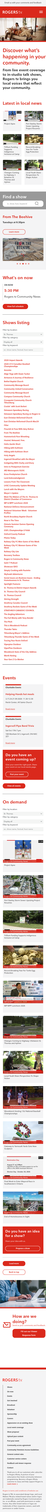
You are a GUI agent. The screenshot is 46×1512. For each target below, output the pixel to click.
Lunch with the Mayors (14, 489)
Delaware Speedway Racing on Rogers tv (22, 414)
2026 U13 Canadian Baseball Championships (17, 365)
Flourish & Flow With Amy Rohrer (19, 429)
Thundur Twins (10, 629)
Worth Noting (10, 656)
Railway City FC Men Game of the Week (21, 542)
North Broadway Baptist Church (18, 517)
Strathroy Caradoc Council (16, 603)
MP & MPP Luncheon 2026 (16, 503)
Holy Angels (9, 455)
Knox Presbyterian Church (15, 474)
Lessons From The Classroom (17, 482)
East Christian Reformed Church (18, 418)
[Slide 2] (23, 264)
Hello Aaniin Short (12, 444)
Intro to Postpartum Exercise (16, 467)
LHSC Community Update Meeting (19, 485)
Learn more (14, 232)
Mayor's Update (11, 493)
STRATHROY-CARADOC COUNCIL (19, 610)
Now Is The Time (11, 520)
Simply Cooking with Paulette (17, 570)
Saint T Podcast (10, 563)
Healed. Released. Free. (14, 440)
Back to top (14, 1272)
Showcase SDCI (11, 567)
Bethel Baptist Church (13, 381)
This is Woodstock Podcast (15, 625)
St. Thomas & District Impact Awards (20, 588)
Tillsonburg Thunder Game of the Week (21, 637)
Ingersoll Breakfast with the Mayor (19, 459)
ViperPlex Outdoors (13, 648)
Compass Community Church (17, 396)
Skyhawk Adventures (13, 574)
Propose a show (23, 1248)
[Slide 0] (17, 264)
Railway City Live (11, 551)
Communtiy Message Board (16, 393)
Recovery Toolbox (12, 555)
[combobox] (21, 204)
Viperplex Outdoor (12, 644)
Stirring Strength (11, 599)
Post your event (17, 774)
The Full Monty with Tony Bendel (18, 618)
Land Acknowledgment (14, 478)
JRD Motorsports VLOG (14, 470)
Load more (14, 1263)
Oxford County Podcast (14, 534)
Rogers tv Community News (22, 296)
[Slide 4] (28, 264)
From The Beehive (12, 433)
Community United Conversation (18, 389)
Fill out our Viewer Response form (29, 1333)
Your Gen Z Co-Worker (14, 659)
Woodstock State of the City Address (20, 652)
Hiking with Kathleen (13, 448)
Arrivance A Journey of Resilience (18, 378)
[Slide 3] (26, 264)
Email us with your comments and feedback (23, 3)
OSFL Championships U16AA (17, 530)
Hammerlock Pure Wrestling (16, 436)
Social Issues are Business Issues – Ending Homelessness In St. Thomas (22, 579)
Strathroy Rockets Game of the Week (20, 607)
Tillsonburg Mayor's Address (16, 633)
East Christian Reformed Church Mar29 (21, 421)
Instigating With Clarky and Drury (19, 463)
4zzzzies (7, 370)
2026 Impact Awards (13, 360)
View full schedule (15, 306)
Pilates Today (10, 538)
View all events (14, 786)
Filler (6, 425)
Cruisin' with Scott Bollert (15, 406)
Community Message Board (16, 385)
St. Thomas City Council (14, 591)
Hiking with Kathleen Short (16, 452)
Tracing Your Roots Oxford (15, 641)
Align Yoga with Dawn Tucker (17, 374)
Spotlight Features (12, 584)
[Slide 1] (20, 264)
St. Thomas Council (12, 595)
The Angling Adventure (14, 614)
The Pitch (8, 622)
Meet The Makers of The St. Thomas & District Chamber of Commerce (21, 498)
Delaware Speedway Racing (16, 410)
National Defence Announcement (19, 507)
